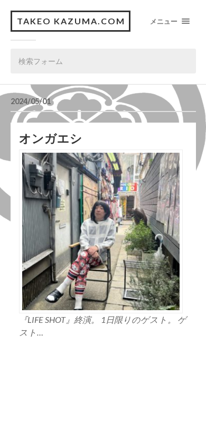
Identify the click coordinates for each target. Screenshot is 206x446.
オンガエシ (50, 138)
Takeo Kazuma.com (71, 21)
